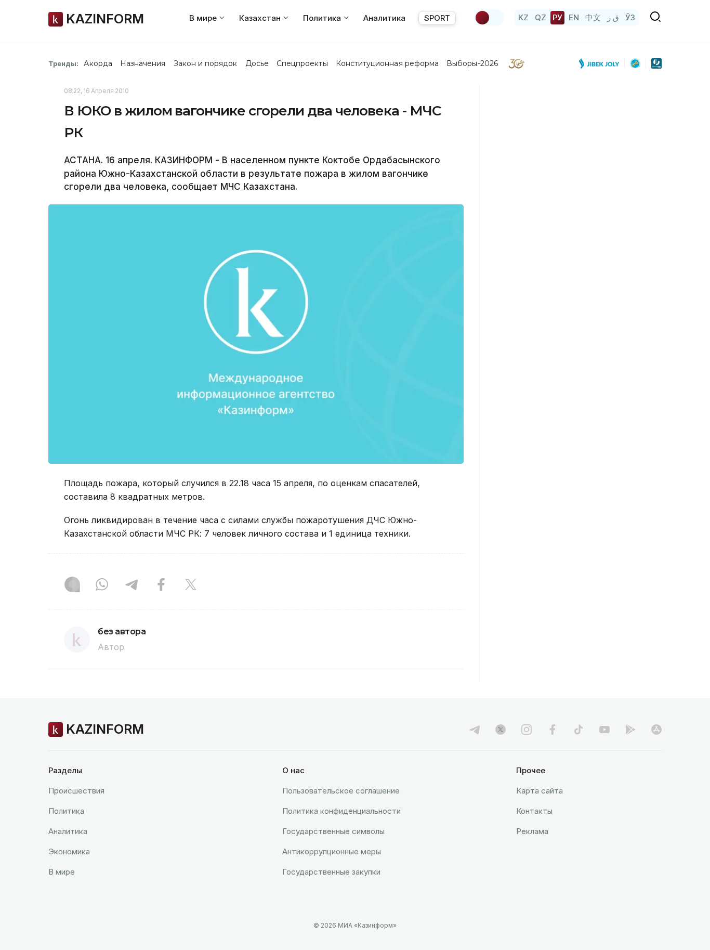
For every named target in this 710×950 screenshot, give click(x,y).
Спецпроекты (302, 63)
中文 (593, 17)
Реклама (532, 831)
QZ (540, 17)
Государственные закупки (331, 872)
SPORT (437, 18)
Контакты (534, 811)
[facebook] (552, 729)
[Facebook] (161, 585)
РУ (557, 17)
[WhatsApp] (102, 585)
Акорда (98, 63)
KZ (523, 17)
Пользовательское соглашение (341, 791)
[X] (190, 585)
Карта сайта (539, 791)
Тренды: (63, 63)
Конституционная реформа (387, 63)
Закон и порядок (206, 63)
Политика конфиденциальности (341, 811)
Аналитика (384, 18)
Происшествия (76, 791)
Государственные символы (333, 831)
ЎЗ (630, 17)
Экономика (69, 851)
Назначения (143, 63)
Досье (257, 63)
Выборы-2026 (472, 63)
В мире (61, 872)
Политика (66, 811)
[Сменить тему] (489, 17)
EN (574, 17)
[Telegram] (131, 585)
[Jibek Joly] (602, 63)
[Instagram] (72, 585)
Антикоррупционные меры (331, 851)
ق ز (613, 17)
